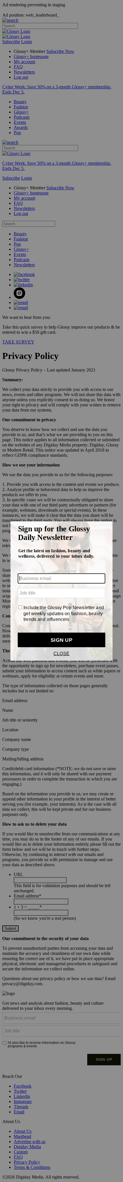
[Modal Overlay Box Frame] (61, 591)
